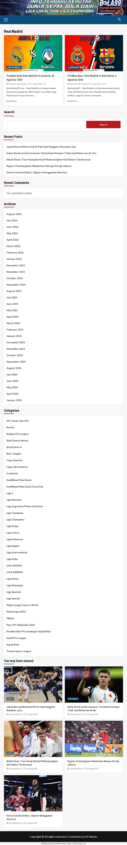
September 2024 (16, 361)
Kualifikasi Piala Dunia (18, 479)
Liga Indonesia (14, 539)
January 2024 (14, 400)
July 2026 (11, 220)
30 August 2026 (92, 714)
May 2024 (12, 387)
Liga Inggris (13, 545)
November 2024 (15, 348)
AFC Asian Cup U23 (17, 420)
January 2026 (14, 258)
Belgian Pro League (17, 433)
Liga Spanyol (73, 67)
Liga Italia (12, 558)
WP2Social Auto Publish (51, 843)
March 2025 (13, 323)
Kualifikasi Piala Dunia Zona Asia (24, 486)
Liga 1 (9, 493)
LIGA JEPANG (14, 565)
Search (9, 112)
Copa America (14, 460)
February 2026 (14, 252)
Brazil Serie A (14, 447)
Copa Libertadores (17, 466)
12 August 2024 (36, 84)
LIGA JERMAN (14, 572)
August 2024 (13, 368)
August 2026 (13, 213)
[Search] (119, 19)
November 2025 (15, 271)
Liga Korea (12, 578)
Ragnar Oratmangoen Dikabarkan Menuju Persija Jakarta (38, 165)
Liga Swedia (13, 598)
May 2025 (12, 310)
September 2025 (16, 284)
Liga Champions (14, 67)
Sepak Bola (12, 644)
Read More (11, 101)
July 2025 (11, 297)
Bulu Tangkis (13, 453)
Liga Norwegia (14, 585)
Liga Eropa (12, 526)
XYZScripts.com (79, 843)
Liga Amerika (13, 499)
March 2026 (13, 246)
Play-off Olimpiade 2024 (20, 624)
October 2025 (14, 278)
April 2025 (12, 316)
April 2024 (12, 393)
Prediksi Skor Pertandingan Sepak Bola (28, 631)
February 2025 (14, 329)
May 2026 (12, 233)
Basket (10, 427)
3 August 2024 (96, 84)
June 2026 (12, 226)
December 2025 (15, 265)
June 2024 (12, 380)
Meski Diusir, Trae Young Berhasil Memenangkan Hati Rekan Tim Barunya (48, 159)
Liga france (13, 532)
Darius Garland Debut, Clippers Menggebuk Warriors (36, 172)
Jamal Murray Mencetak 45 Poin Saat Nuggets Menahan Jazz (41, 146)
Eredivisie (12, 473)
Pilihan (10, 618)
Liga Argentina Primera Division (24, 506)
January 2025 (14, 335)
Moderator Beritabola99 (18, 84)
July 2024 (11, 374)
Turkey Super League (18, 651)
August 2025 (13, 291)
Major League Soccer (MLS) (22, 605)
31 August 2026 (31, 714)
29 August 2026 (92, 768)
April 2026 (12, 239)
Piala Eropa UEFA (16, 611)
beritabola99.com (15, 714)
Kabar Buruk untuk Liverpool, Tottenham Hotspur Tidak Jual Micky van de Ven (51, 153)
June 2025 (12, 303)
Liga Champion (14, 512)
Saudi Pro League (16, 637)
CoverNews (74, 836)
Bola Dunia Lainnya (17, 440)
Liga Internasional (16, 552)
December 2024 (15, 342)
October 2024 (14, 355)
